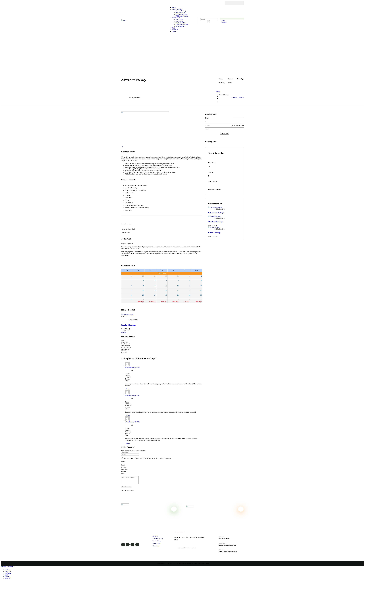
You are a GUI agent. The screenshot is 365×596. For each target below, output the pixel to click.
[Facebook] (228, 3)
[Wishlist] (121, 318)
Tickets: (207, 125)
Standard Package (128, 325)
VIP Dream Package (216, 213)
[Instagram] (236, 3)
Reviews (234, 97)
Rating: (123, 461)
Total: (207, 129)
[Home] (123, 20)
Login (223, 20)
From (122, 329)
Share (218, 91)
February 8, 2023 (134, 367)
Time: (207, 122)
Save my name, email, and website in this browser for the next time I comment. (147, 458)
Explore (123, 332)
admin (127, 367)
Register (224, 22)
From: (207, 118)
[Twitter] (232, 3)
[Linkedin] (137, 544)
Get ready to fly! (205, 509)
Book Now (225, 133)
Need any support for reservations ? (139, 512)
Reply (128, 389)
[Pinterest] (239, 3)
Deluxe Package (214, 233)
